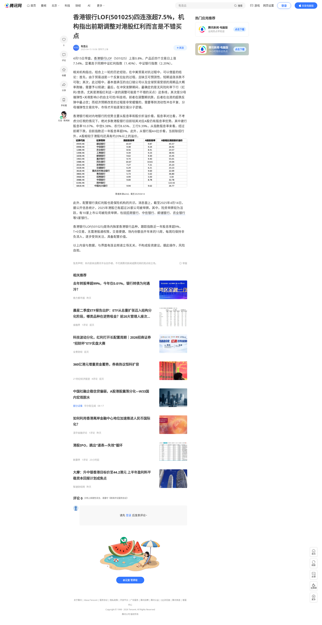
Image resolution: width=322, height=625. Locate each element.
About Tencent (90, 600)
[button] (239, 29)
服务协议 (104, 600)
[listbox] (130, 380)
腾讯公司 (126, 614)
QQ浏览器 (165, 600)
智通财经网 (79, 487)
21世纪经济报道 (81, 379)
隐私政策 (114, 600)
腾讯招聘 (145, 600)
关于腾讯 (78, 600)
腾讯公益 (155, 600)
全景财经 (78, 352)
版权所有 (134, 614)
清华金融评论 (80, 433)
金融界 (76, 325)
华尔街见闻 (90, 406)
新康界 (76, 460)
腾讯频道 (176, 600)
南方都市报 (79, 298)
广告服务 (134, 600)
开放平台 (124, 600)
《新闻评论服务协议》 (118, 498)
